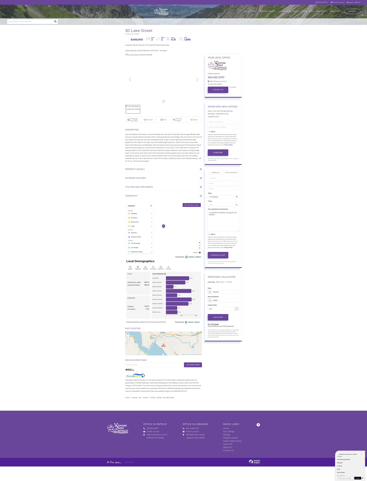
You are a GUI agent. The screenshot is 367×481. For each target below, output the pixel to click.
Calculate (218, 317)
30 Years (221, 282)
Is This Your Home (231, 172)
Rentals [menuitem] (226, 435)
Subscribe (218, 152)
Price (209, 288)
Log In (351, 2)
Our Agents (232, 87)
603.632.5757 (322, 2)
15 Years (229, 282)
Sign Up (357, 2)
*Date (210, 193)
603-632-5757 (216, 77)
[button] (55, 21)
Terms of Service (217, 263)
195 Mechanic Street (195, 436)
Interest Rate (212, 305)
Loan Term (211, 282)
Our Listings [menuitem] (249, 11)
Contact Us (218, 90)
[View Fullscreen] (127, 341)
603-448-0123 (192, 428)
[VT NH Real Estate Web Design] (254, 462)
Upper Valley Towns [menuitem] (288, 11)
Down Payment (213, 297)
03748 (159, 398)
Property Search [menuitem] (267, 11)
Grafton (146, 398)
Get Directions (193, 365)
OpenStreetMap (190, 354)
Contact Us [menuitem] (228, 450)
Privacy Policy (228, 145)
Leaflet (182, 354)
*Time (210, 201)
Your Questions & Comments (218, 209)
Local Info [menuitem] (307, 11)
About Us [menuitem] (334, 11)
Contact (352, 11)
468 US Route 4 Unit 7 (157, 436)
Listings (134, 398)
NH (140, 398)
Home (127, 398)
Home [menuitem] (226, 428)
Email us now (338, 2)
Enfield (152, 398)
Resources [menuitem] (321, 11)
